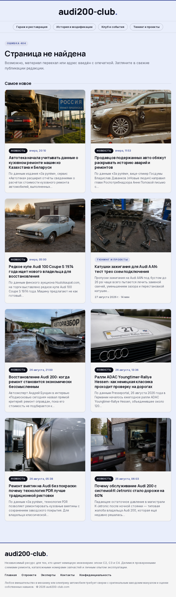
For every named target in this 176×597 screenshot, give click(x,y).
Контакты (67, 575)
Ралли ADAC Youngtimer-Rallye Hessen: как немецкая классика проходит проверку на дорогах (124, 381)
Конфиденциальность (95, 575)
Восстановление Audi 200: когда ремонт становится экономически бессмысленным (40, 381)
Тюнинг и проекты (146, 27)
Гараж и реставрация (31, 27)
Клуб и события (113, 27)
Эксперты (48, 575)
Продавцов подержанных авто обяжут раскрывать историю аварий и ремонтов (130, 162)
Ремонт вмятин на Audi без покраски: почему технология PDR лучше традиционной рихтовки (43, 490)
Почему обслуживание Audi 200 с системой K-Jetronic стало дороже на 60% (129, 490)
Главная (11, 575)
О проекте (28, 575)
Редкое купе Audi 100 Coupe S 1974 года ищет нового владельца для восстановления (41, 271)
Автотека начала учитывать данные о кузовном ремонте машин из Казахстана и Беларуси (43, 162)
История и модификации (74, 27)
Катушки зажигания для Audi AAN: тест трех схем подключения (126, 269)
